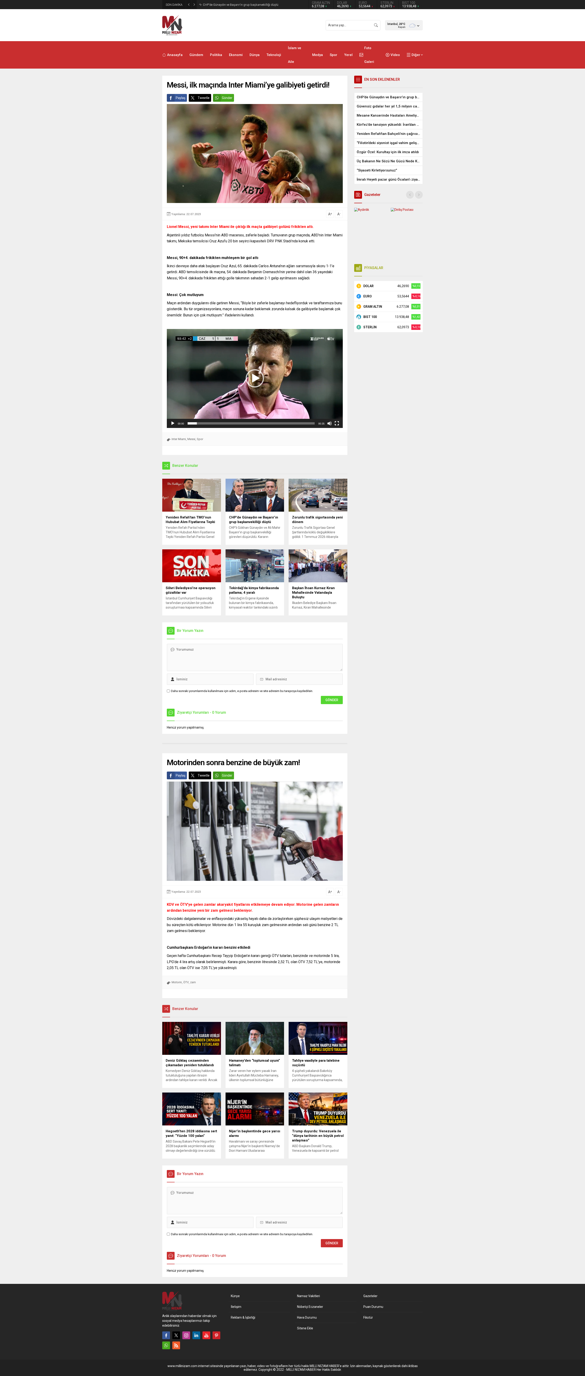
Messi (191, 439)
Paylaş (180, 98)
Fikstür (368, 1317)
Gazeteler (370, 1296)
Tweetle (204, 98)
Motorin (177, 982)
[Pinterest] (216, 1335)
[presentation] (410, 195)
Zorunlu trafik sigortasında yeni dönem (228, 4)
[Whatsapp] (166, 1345)
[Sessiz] (329, 423)
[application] (255, 378)
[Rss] (176, 1345)
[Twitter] (176, 1335)
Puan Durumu (373, 1307)
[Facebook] (166, 1335)
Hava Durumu (307, 1317)
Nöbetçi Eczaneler (310, 1307)
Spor (200, 439)
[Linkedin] (196, 1335)
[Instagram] (186, 1335)
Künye (235, 1296)
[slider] (251, 423)
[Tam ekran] (337, 423)
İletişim (236, 1307)
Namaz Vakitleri (308, 1296)
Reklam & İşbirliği (243, 1317)
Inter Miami (179, 439)
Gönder (227, 98)
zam (193, 982)
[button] (255, 378)
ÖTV (186, 982)
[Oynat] (172, 423)
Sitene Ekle (305, 1328)
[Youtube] (206, 1335)
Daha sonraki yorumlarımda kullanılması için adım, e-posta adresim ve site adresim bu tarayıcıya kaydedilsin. (242, 690)
